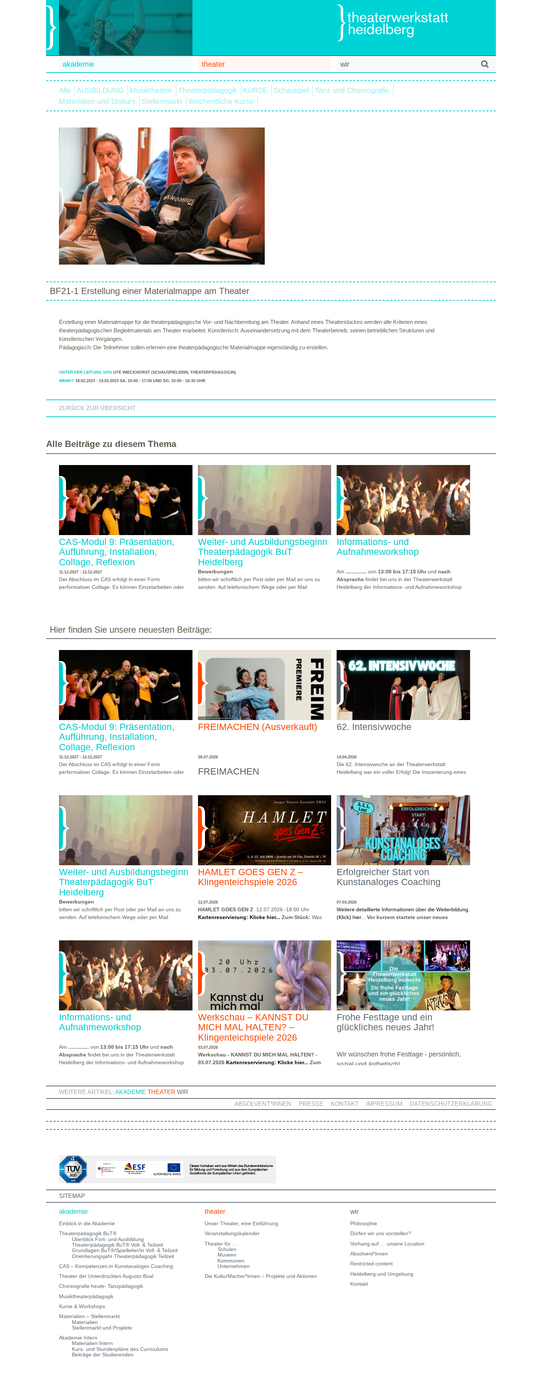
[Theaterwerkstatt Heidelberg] (403, 24)
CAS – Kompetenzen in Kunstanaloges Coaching (116, 1266)
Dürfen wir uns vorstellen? (380, 1233)
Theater (161, 1092)
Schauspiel (291, 90)
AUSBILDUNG (100, 90)
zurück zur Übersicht (97, 408)
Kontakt (345, 1104)
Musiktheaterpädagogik (86, 1296)
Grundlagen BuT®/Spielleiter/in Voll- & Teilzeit (125, 1250)
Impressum (384, 1104)
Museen (227, 1255)
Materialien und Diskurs (97, 101)
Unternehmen (234, 1266)
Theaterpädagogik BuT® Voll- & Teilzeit (117, 1245)
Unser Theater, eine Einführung (241, 1223)
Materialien (85, 1322)
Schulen (227, 1249)
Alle (65, 90)
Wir (182, 1092)
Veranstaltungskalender (232, 1233)
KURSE (255, 90)
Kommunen (231, 1261)
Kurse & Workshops (82, 1306)
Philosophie (363, 1223)
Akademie (130, 1092)
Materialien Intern (92, 1343)
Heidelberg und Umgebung (381, 1274)
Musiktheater (151, 90)
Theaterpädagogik (207, 90)
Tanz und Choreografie (352, 90)
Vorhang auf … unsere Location (387, 1244)
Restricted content (371, 1264)
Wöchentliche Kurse (221, 101)
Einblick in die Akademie (87, 1223)
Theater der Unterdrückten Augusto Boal (106, 1276)
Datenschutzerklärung (451, 1104)
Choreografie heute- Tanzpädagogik (101, 1286)
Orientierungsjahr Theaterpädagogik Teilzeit (123, 1256)
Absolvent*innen (262, 1104)
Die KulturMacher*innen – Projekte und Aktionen (261, 1276)
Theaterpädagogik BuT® (88, 1233)
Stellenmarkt (162, 101)
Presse (311, 1104)
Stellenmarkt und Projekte (102, 1328)
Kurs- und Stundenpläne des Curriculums (120, 1349)
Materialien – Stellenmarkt (89, 1316)
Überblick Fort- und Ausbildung (108, 1239)
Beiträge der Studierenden (102, 1355)
